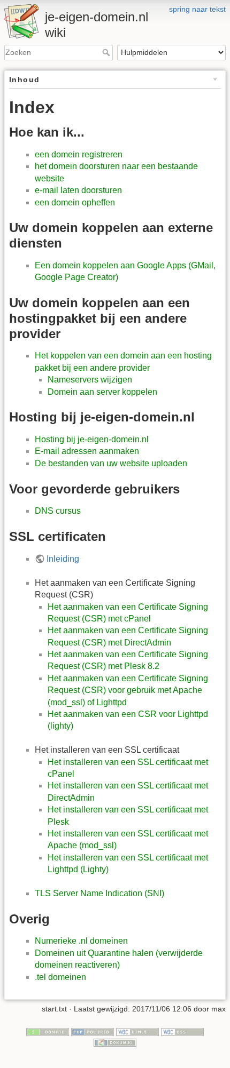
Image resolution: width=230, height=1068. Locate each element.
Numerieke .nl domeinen (81, 940)
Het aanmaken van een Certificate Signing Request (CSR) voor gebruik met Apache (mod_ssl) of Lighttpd (128, 690)
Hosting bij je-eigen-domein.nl (92, 439)
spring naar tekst (197, 9)
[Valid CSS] (182, 1031)
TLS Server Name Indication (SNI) (99, 893)
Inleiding (63, 558)
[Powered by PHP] (92, 1031)
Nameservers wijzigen (90, 379)
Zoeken (107, 52)
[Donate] (47, 1031)
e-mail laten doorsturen (78, 190)
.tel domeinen (60, 977)
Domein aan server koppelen (102, 391)
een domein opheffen (75, 202)
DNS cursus (58, 510)
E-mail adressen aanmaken (87, 451)
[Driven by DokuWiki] (115, 1042)
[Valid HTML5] (137, 1031)
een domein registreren (78, 154)
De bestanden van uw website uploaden (111, 463)
